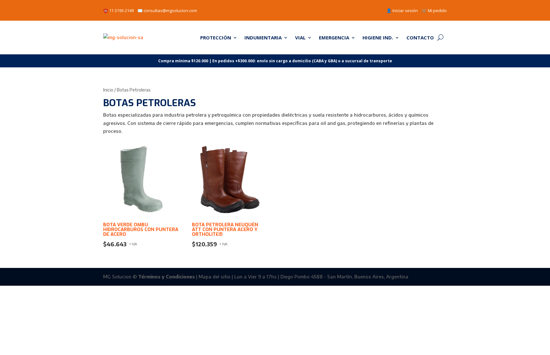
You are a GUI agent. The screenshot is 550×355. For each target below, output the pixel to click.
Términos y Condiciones (166, 276)
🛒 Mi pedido (434, 10)
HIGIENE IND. (378, 37)
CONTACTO (420, 37)
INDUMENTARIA (263, 37)
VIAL (300, 37)
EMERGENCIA (334, 37)
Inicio (108, 89)
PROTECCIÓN (215, 37)
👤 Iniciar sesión (402, 10)
